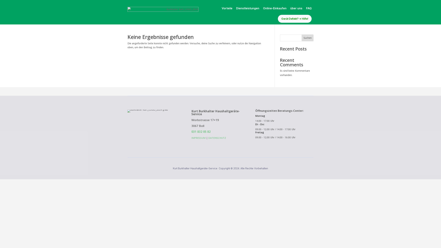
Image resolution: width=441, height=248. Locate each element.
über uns (296, 8)
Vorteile (227, 8)
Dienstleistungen (247, 8)
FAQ (309, 8)
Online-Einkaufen (274, 8)
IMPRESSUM (198, 138)
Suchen (308, 37)
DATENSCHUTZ (217, 138)
